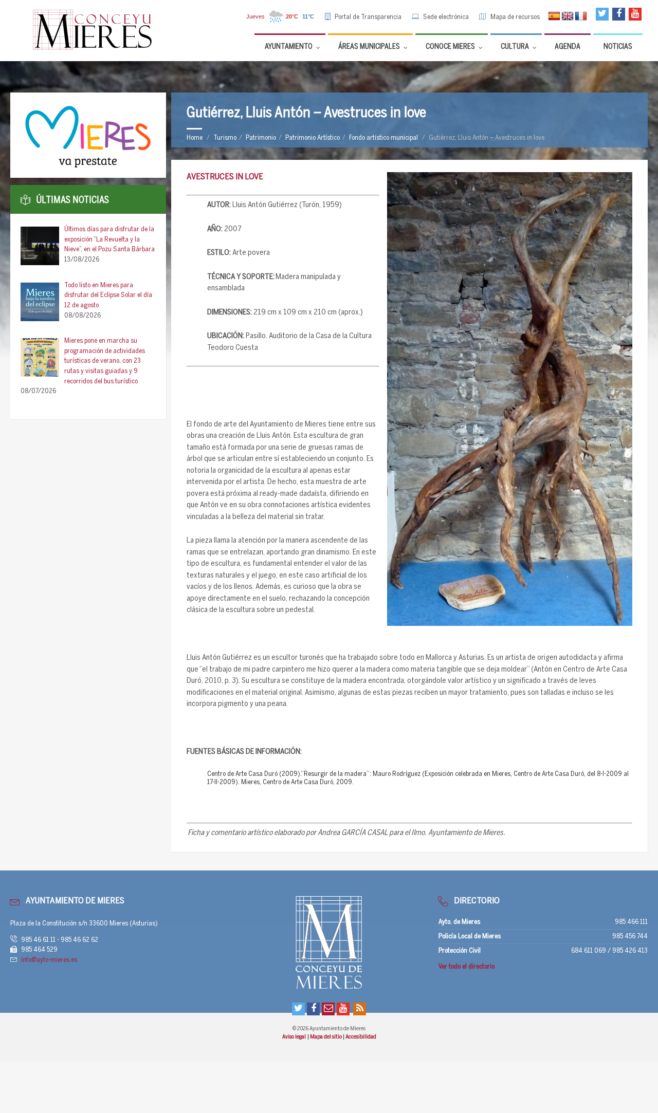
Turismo (224, 138)
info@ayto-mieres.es (49, 960)
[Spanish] (554, 16)
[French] (581, 16)
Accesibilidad (360, 1037)
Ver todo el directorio (466, 966)
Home (195, 138)
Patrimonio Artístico (312, 138)
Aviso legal (294, 1037)
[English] (567, 16)
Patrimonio (261, 138)
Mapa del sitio (326, 1037)
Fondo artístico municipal (383, 138)
